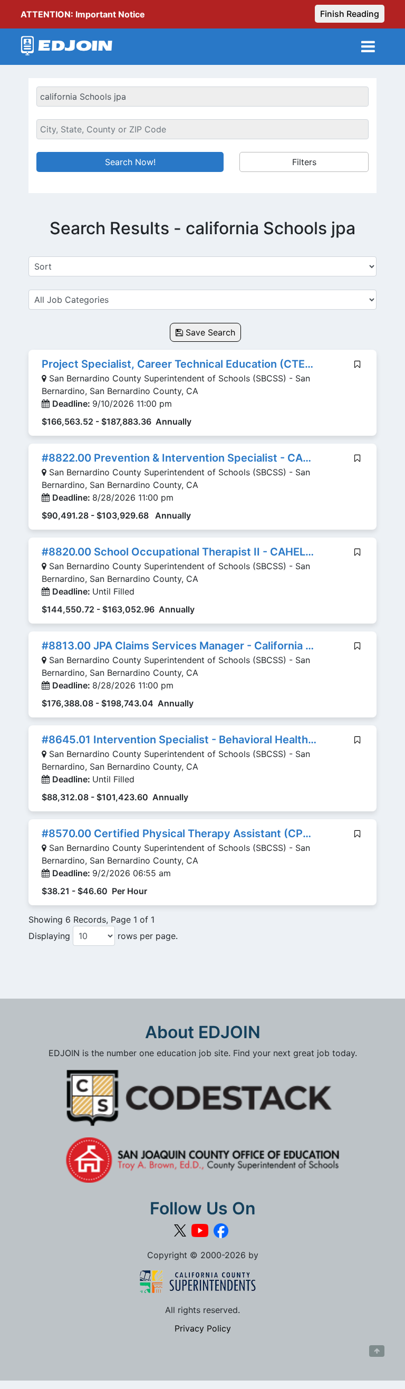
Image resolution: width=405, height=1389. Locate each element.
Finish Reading (349, 13)
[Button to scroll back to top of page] (376, 1351)
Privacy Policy (203, 1328)
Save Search (209, 332)
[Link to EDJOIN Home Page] (67, 47)
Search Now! (130, 162)
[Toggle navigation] (368, 47)
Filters (304, 162)
